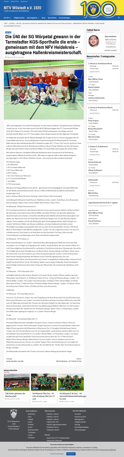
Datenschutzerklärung (108, 450)
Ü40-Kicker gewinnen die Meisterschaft (15, 394)
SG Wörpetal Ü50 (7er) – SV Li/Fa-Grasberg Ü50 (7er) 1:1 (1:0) (43, 396)
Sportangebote (32, 18)
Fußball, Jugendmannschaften (56, 424)
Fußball (30, 419)
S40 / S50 (8, 32)
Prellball (30, 424)
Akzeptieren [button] (71, 454)
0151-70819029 (94, 223)
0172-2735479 (93, 139)
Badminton (31, 414)
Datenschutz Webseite (54, 440)
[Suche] (119, 17)
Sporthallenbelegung (81, 427)
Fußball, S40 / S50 (53, 422)
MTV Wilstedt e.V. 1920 (22, 8)
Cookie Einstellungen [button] (57, 454)
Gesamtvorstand (80, 417)
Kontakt (6, 1)
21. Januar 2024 (20, 57)
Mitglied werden (19, 18)
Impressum (24, 1)
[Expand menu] (10, 18)
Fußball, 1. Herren (53, 417)
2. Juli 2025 (17, 399)
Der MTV (6, 18)
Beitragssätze (79, 419)
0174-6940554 (93, 172)
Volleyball (31, 437)
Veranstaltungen (64, 18)
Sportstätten (52, 18)
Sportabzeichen (33, 430)
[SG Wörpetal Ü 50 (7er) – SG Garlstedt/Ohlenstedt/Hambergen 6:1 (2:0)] (71, 382)
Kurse (43, 18)
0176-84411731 (111, 46)
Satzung (77, 424)
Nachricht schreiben (111, 50)
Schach (30, 427)
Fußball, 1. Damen (53, 414)
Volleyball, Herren (53, 427)
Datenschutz (15, 1)
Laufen (30, 422)
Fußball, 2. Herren (53, 419)
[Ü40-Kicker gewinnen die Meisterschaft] (17, 382)
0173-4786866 (93, 123)
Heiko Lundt (10, 57)
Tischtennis (31, 432)
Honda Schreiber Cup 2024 (14, 360)
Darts (30, 417)
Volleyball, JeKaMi (53, 430)
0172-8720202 (93, 164)
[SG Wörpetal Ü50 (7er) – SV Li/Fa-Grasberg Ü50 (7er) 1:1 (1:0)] (44, 382)
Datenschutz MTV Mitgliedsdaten (58, 438)
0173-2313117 (93, 100)
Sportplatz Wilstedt (94, 71)
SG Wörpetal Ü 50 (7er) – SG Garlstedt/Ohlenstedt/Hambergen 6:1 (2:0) (73, 396)
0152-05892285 (94, 90)
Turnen (30, 435)
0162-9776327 (93, 131)
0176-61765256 (94, 81)
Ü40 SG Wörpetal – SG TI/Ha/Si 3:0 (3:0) (68, 360)
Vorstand (78, 414)
